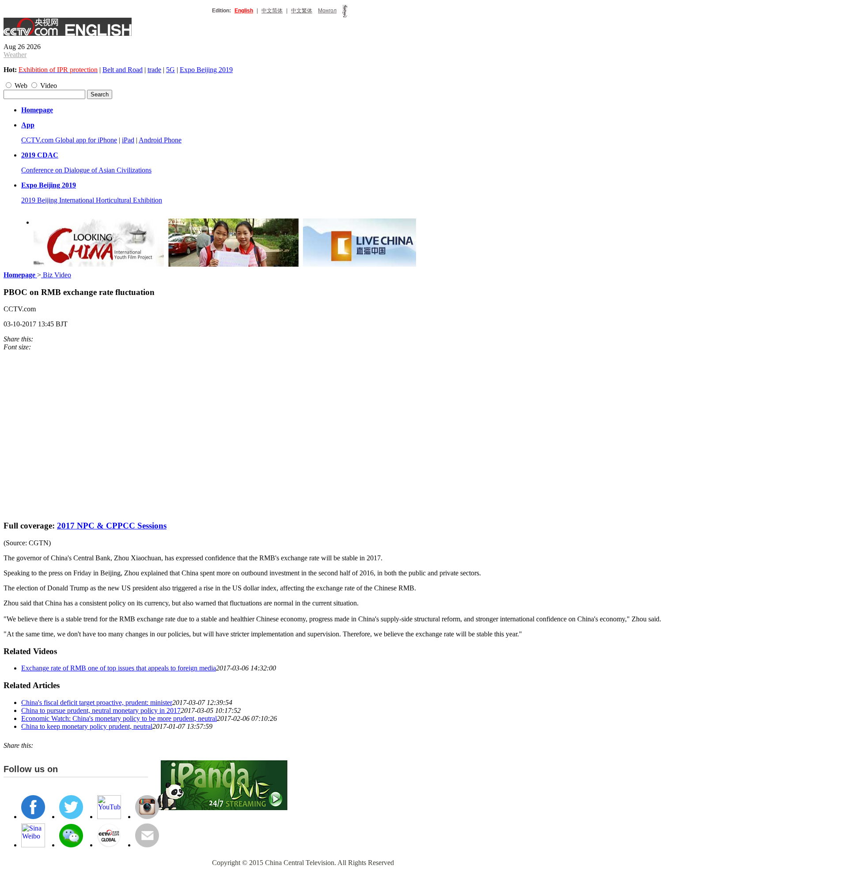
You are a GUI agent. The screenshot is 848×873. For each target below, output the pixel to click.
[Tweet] (35, 339)
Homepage (37, 110)
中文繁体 (301, 11)
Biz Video (56, 275)
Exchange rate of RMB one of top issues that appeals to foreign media (118, 668)
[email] (48, 339)
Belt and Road (122, 69)
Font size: (17, 347)
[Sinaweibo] (44, 339)
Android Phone (160, 140)
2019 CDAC (39, 155)
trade (154, 69)
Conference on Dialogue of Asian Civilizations (86, 170)
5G (170, 69)
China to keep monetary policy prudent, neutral (86, 726)
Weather (15, 54)
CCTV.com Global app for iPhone (69, 140)
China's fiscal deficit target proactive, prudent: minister (96, 702)
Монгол (327, 11)
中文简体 (272, 11)
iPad (128, 140)
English (244, 11)
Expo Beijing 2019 (206, 69)
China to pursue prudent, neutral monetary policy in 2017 (101, 710)
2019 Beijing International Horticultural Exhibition (91, 200)
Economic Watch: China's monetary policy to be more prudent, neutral (119, 718)
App (27, 125)
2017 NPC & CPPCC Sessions (112, 525)
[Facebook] (40, 339)
